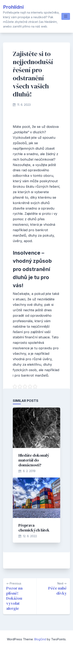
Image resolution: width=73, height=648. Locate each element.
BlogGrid (40, 639)
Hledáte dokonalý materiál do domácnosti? (33, 460)
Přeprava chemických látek (33, 528)
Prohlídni (13, 7)
